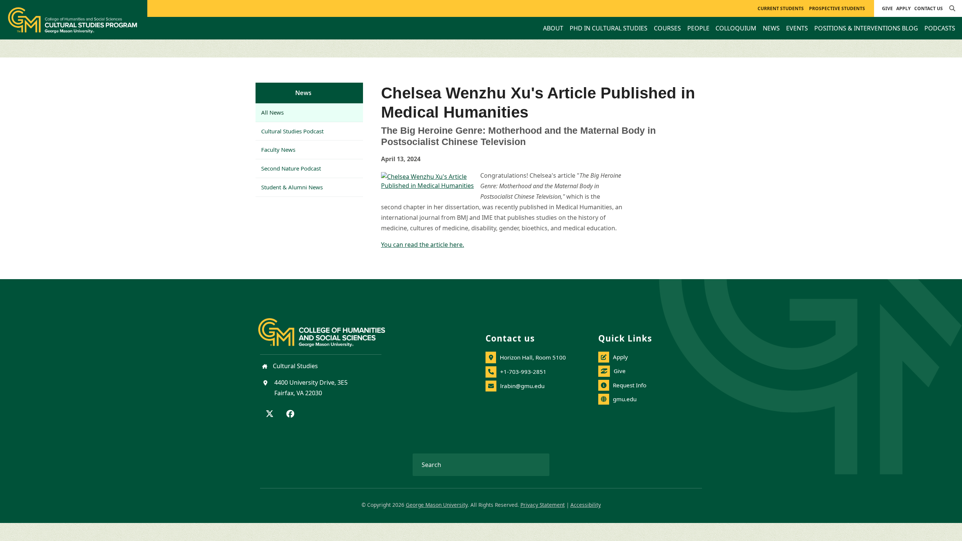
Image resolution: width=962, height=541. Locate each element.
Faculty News (278, 149)
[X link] (269, 414)
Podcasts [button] (939, 28)
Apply (903, 8)
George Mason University (436, 504)
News (303, 93)
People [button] (698, 28)
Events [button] (797, 28)
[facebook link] (290, 414)
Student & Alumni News (292, 187)
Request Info (629, 385)
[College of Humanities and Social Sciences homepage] (329, 328)
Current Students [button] (781, 8)
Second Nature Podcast (291, 168)
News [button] (771, 28)
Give (887, 8)
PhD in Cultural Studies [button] (608, 28)
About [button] (553, 28)
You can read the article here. (422, 244)
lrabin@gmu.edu (522, 386)
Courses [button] (667, 28)
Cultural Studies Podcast (292, 131)
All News (272, 112)
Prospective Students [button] (837, 8)
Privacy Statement (542, 504)
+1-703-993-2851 (523, 371)
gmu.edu (625, 399)
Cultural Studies (294, 366)
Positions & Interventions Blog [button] (866, 28)
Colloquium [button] (735, 28)
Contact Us (928, 8)
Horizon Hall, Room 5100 (533, 357)
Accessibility (585, 504)
